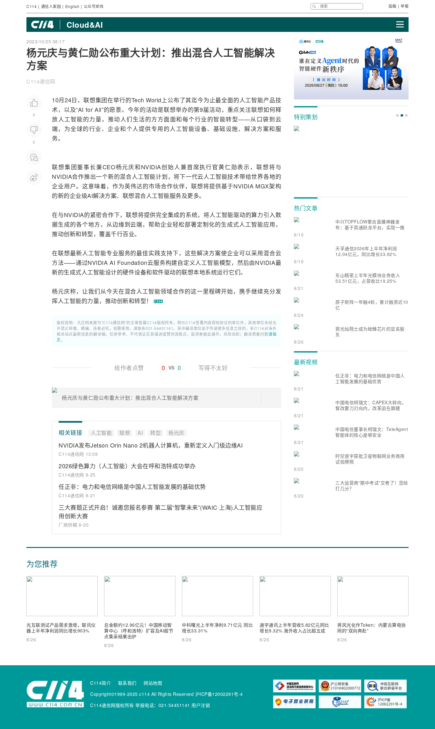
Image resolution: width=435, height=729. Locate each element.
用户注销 (200, 705)
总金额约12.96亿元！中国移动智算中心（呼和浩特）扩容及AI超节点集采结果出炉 (138, 630)
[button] (397, 115)
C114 (31, 6)
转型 (232, 119)
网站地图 (153, 683)
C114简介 (100, 683)
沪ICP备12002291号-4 (219, 694)
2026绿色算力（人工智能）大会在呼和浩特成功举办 (127, 466)
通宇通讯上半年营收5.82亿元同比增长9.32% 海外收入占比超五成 (294, 628)
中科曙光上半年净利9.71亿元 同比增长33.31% (217, 628)
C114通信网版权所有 (112, 705)
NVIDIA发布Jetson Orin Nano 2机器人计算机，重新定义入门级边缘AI (151, 445)
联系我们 (127, 683)
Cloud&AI (85, 24)
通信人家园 (51, 6)
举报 (405, 6)
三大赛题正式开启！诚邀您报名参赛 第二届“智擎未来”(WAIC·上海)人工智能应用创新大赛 (160, 511)
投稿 (392, 6)
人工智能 (251, 100)
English (72, 6)
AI (81, 109)
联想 (89, 100)
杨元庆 (125, 167)
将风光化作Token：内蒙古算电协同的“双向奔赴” (371, 628)
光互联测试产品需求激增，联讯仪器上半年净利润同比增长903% (61, 628)
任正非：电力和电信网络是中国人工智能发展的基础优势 (132, 486)
